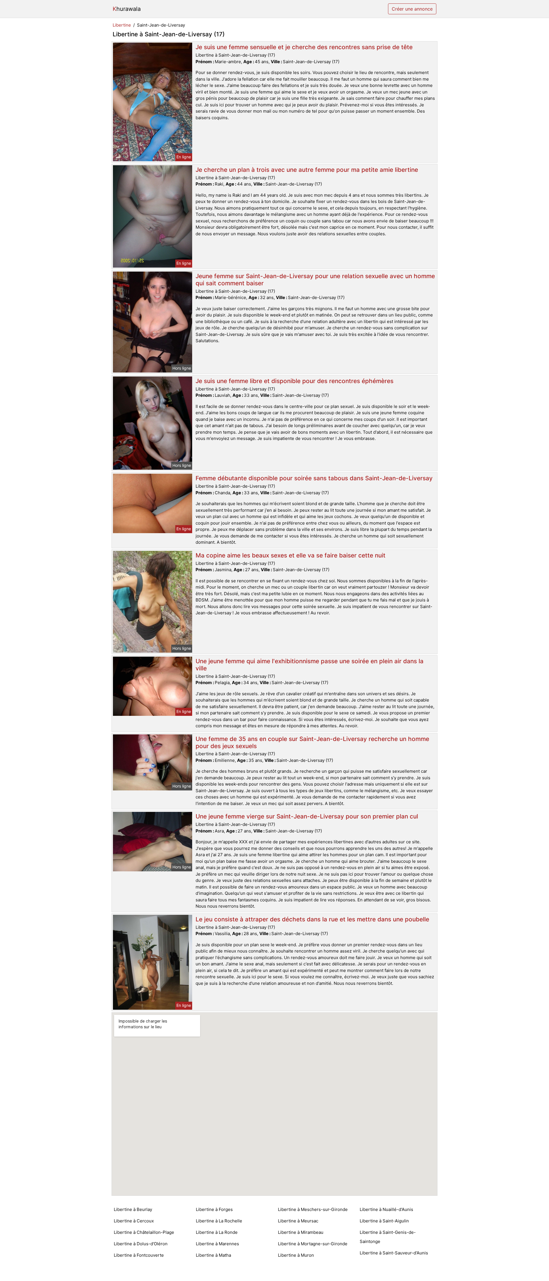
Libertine (122, 25)
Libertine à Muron (296, 1255)
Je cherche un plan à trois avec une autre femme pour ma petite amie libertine (307, 169)
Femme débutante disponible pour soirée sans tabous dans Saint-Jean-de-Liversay (314, 478)
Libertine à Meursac (298, 1221)
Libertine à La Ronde (217, 1232)
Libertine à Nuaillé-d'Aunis (386, 1209)
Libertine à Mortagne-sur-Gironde (312, 1243)
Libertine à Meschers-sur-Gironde (313, 1209)
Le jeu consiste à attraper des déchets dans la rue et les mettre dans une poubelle (312, 919)
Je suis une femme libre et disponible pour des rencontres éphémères (294, 381)
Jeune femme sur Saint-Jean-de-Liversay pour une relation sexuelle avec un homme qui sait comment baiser (315, 279)
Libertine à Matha (213, 1255)
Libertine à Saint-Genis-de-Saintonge (388, 1237)
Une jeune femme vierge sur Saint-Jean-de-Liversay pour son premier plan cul (307, 816)
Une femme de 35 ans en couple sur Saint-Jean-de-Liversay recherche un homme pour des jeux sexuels (312, 742)
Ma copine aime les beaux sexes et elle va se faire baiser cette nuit (290, 555)
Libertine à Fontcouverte (139, 1255)
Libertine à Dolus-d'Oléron (141, 1243)
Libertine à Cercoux (134, 1221)
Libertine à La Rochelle (219, 1221)
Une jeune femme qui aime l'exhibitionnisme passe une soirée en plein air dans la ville (309, 665)
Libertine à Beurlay (133, 1209)
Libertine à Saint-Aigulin (384, 1221)
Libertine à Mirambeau (300, 1232)
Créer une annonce (412, 9)
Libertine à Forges (214, 1209)
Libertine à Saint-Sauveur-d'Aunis (394, 1253)
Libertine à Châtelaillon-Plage (144, 1232)
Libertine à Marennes (217, 1243)
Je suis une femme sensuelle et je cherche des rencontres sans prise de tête (304, 47)
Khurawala (127, 8)
